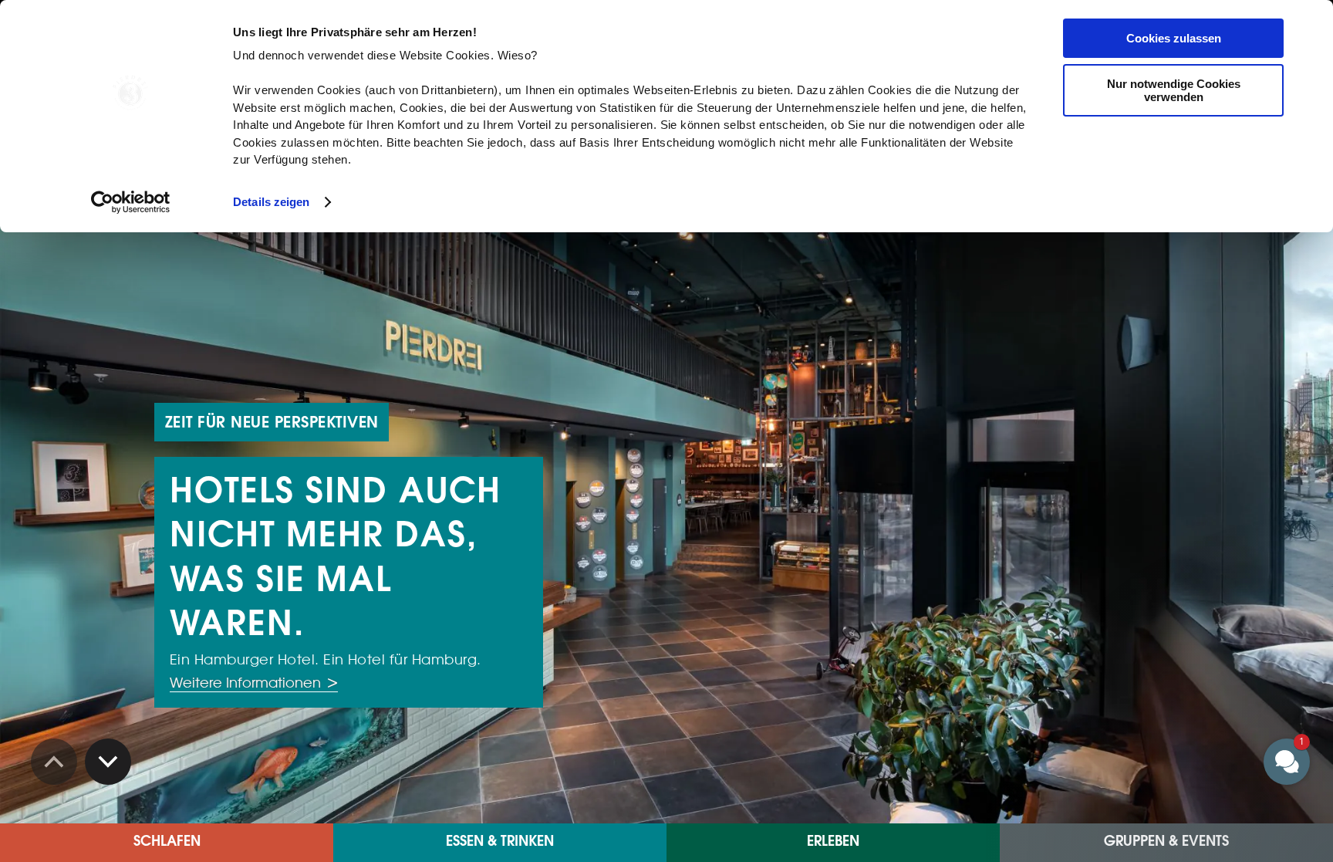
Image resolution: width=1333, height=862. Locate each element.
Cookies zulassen (1173, 38)
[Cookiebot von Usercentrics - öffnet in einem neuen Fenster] (130, 202)
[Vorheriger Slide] (108, 762)
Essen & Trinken (500, 843)
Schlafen (167, 843)
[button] (1194, 622)
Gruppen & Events (1166, 843)
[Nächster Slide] (54, 762)
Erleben (833, 843)
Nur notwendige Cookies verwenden (1173, 90)
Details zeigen (271, 201)
